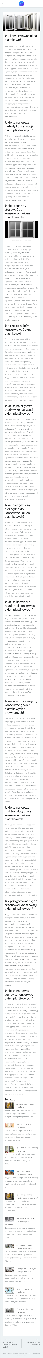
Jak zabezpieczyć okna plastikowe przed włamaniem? (19, 1221)
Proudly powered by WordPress (10, 1353)
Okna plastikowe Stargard (26, 1269)
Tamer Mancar (22, 1355)
